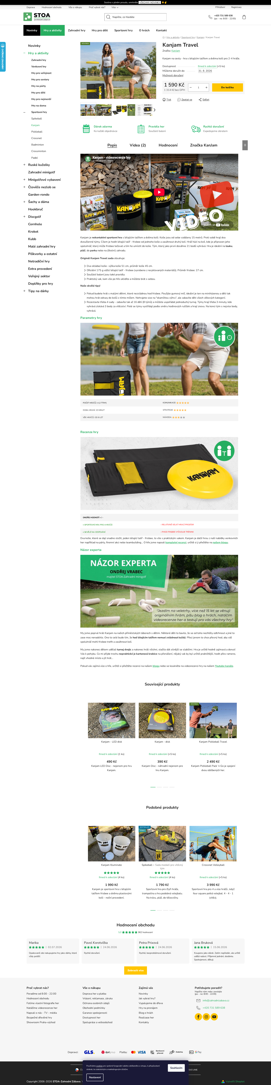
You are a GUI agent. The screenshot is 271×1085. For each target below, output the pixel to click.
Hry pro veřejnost (41, 73)
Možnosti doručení (172, 75)
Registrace (236, 7)
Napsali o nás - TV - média (42, 1013)
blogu (156, 666)
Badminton (37, 144)
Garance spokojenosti (95, 1013)
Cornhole (35, 224)
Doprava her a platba (94, 993)
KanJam (175, 51)
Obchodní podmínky (94, 1008)
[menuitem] (31, 30)
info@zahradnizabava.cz (216, 1000)
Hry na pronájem (148, 1008)
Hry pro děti (38, 92)
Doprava (31, 7)
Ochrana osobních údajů (96, 1003)
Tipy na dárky (38, 291)
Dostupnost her (91, 1017)
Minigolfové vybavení (44, 179)
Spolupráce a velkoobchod (97, 1022)
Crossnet (36, 138)
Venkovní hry (38, 66)
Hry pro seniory (40, 79)
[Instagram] (206, 1016)
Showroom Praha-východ (41, 1022)
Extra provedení (40, 269)
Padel (34, 158)
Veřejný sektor (39, 276)
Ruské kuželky (39, 165)
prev (82, 744)
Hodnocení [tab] (168, 145)
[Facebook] (198, 1016)
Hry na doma (38, 105)
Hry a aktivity (38, 53)
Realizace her (146, 1017)
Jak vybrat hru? (147, 998)
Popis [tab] (112, 145)
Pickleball (36, 131)
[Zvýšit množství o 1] (206, 87)
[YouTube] (214, 1016)
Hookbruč (35, 209)
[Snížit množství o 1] (190, 87)
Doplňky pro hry (40, 283)
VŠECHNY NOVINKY (149, 2)
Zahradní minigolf (41, 172)
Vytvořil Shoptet (235, 1081)
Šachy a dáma (38, 202)
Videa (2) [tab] (138, 145)
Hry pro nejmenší (41, 99)
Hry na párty (38, 86)
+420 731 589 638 (214, 1008)
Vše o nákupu (75, 7)
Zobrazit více (136, 970)
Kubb (32, 239)
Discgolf (34, 216)
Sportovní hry (39, 112)
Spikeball (36, 118)
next (242, 744)
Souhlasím (176, 1068)
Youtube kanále (224, 666)
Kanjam (35, 125)
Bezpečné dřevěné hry (39, 1017)
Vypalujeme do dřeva (151, 1003)
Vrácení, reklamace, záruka (97, 998)
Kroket (33, 231)
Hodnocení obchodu (52, 7)
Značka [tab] (203, 145)
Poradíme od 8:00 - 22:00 (41, 993)
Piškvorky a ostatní (42, 254)
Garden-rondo (38, 194)
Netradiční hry (39, 261)
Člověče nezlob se (42, 187)
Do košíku (227, 87)
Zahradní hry (38, 60)
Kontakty (144, 1022)
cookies (99, 1066)
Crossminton (38, 151)
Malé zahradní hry (41, 246)
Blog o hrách (146, 1013)
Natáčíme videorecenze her (42, 1008)
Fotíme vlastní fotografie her (43, 1003)
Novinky (34, 45)
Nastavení (95, 1077)
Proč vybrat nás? (97, 7)
